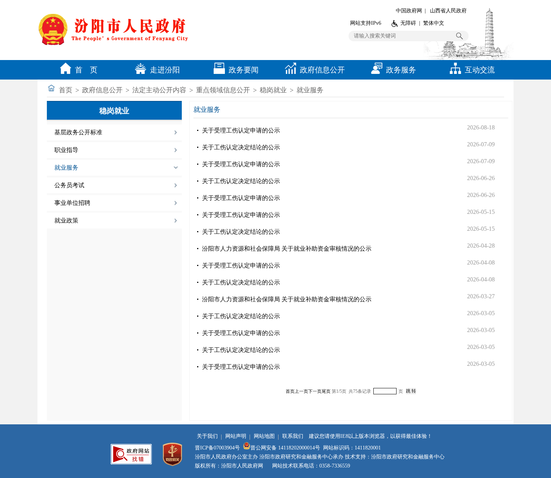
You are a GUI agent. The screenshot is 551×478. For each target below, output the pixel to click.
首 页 (86, 70)
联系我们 (292, 436)
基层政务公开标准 (78, 132)
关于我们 (207, 436)
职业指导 (66, 150)
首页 (65, 90)
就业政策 (66, 220)
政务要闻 (244, 70)
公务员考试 (69, 185)
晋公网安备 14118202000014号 (285, 448)
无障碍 (408, 23)
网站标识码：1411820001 (352, 448)
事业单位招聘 (72, 203)
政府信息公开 (322, 70)
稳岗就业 (273, 90)
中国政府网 (409, 11)
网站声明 (235, 436)
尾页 (326, 391)
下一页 (315, 391)
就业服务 (309, 90)
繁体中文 (433, 23)
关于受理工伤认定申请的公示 (241, 130)
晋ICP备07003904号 (217, 448)
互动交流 (480, 70)
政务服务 (401, 70)
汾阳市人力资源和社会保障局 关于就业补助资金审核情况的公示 (286, 248)
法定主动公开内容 (159, 90)
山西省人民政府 (448, 11)
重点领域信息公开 (223, 90)
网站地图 (264, 436)
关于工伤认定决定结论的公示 (241, 147)
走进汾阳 (165, 70)
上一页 (301, 391)
